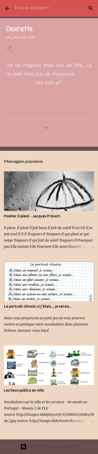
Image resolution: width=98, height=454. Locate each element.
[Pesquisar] (91, 8)
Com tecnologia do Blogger (52, 447)
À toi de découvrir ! (32, 8)
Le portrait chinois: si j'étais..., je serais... (37, 306)
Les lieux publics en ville (24, 390)
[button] (9, 49)
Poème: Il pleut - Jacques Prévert (32, 216)
